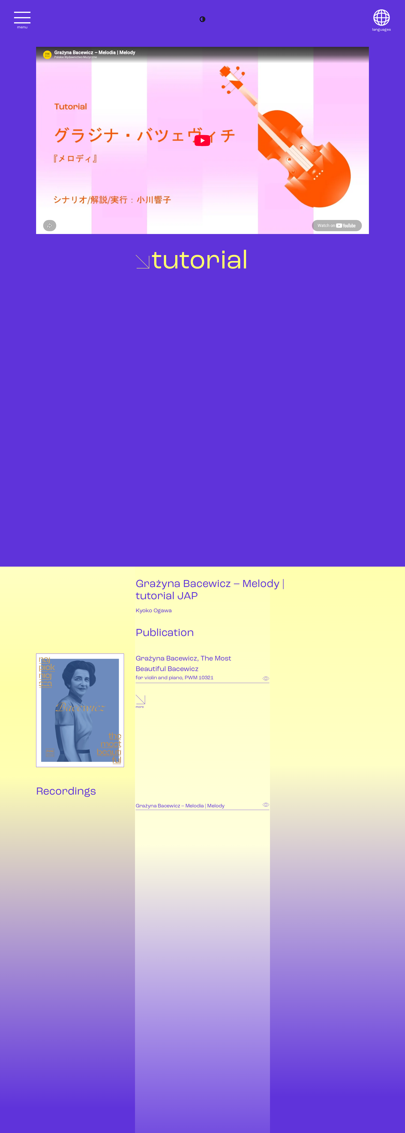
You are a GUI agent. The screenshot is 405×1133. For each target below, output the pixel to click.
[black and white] (202, 19)
